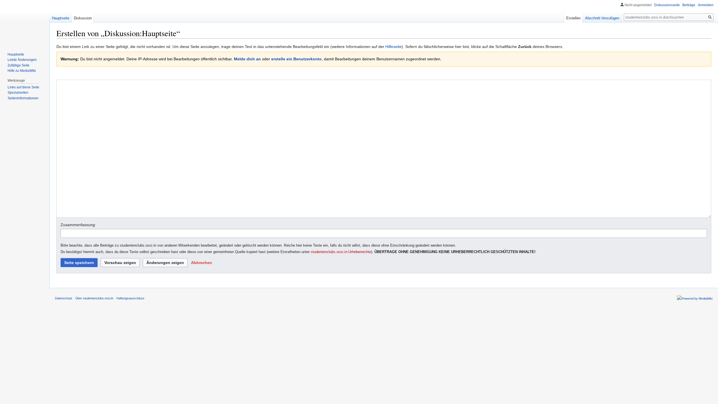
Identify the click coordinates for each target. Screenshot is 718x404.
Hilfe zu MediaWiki (22, 71)
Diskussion (83, 18)
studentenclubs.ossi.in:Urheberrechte (341, 252)
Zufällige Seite (18, 65)
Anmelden (706, 5)
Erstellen (573, 18)
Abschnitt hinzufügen (602, 18)
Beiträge (688, 5)
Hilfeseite (393, 46)
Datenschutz (63, 298)
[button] (201, 262)
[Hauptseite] (24, 22)
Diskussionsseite (667, 5)
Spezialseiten (18, 93)
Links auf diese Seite (23, 87)
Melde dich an (247, 59)
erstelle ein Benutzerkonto (296, 59)
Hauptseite (60, 18)
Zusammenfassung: (78, 224)
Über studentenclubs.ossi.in (94, 298)
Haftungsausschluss (130, 298)
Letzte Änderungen (22, 60)
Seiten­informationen (23, 98)
